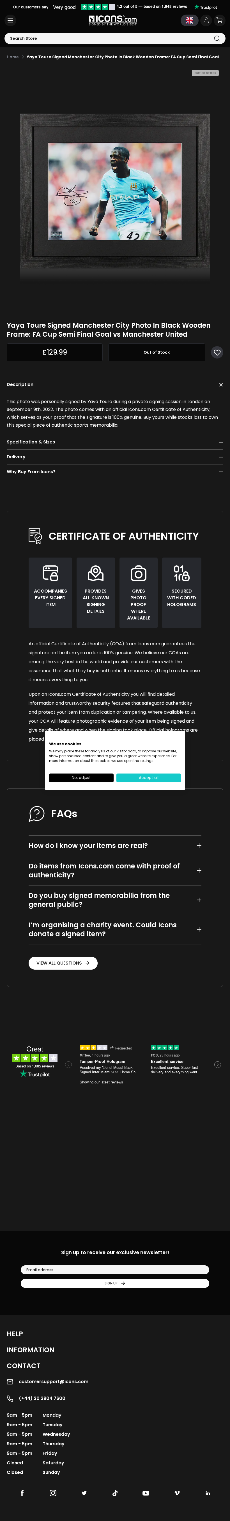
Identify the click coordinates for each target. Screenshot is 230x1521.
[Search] (217, 38)
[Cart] (220, 20)
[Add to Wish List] (217, 352)
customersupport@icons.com (53, 1381)
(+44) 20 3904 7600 (42, 1398)
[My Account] (206, 20)
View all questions (59, 963)
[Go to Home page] (113, 20)
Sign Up (111, 1283)
